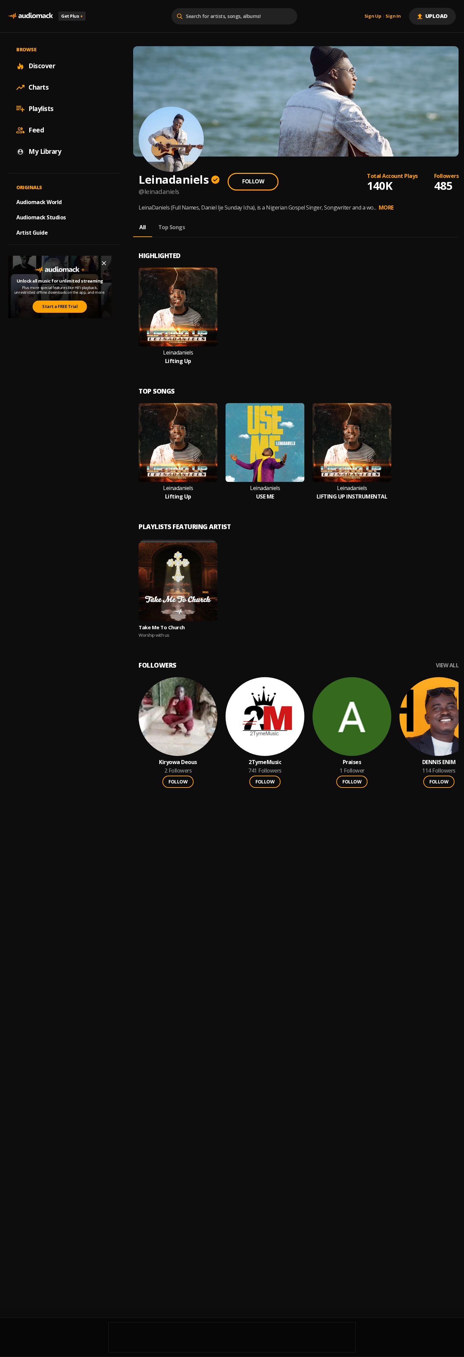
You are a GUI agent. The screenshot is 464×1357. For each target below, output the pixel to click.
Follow (253, 181)
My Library (45, 151)
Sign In (393, 16)
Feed (36, 130)
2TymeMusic (265, 762)
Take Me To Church (162, 627)
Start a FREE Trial (59, 306)
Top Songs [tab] (171, 227)
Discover (42, 65)
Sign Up (372, 16)
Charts (39, 87)
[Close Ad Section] (104, 263)
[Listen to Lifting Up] (178, 307)
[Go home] (30, 16)
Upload (436, 16)
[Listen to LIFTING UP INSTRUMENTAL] (352, 442)
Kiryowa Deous (178, 762)
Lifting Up (178, 361)
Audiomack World (39, 202)
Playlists (41, 108)
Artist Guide (32, 232)
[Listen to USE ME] (265, 442)
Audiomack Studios (41, 217)
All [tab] (142, 227)
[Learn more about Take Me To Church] (178, 581)
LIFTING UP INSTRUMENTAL (352, 496)
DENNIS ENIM (439, 762)
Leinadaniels (178, 352)
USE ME (265, 496)
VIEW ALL (447, 665)
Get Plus (72, 16)
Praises (352, 762)
